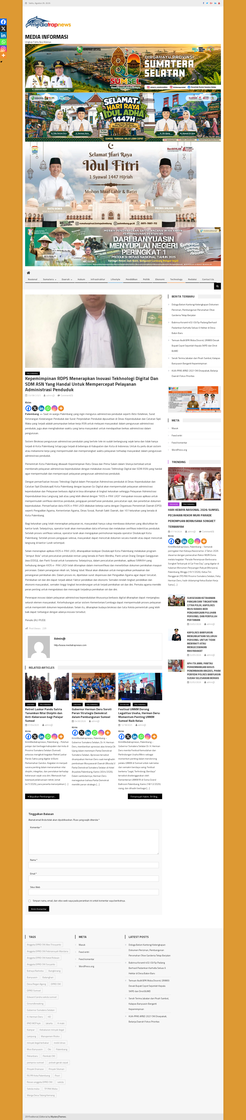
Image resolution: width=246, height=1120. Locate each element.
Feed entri (177, 435)
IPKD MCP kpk (34, 1023)
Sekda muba (33, 1088)
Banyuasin (32, 977)
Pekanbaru (32, 1056)
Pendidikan (131, 279)
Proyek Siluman (56, 1069)
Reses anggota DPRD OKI (39, 1082)
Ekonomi (159, 279)
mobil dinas (59, 1042)
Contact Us (208, 279)
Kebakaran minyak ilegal (52, 1029)
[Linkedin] (41, 408)
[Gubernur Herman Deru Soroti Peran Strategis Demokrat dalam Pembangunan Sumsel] (94, 686)
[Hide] (1, 61)
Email (33, 873)
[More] (61, 408)
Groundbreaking (35, 1003)
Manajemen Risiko (50, 1036)
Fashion (174, 504)
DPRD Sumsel (34, 990)
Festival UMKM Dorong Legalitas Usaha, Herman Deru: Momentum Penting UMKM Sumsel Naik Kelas (139, 715)
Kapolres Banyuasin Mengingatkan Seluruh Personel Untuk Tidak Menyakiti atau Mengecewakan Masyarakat (202, 642)
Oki (49, 1049)
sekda (60, 1082)
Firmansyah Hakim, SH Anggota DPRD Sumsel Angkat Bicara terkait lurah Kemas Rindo (146, 796)
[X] (35, 408)
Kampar (31, 1029)
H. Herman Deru (35, 1016)
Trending (179, 462)
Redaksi (192, 279)
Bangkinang (54, 971)
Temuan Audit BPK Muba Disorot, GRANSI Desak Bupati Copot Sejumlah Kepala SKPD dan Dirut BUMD (195, 345)
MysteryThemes (58, 1116)
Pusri (57, 1075)
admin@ (50, 395)
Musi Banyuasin (35, 1049)
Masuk (175, 428)
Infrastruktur (98, 279)
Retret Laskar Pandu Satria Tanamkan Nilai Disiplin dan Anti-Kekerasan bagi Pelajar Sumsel (44, 715)
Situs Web (35, 887)
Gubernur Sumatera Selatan (41, 1010)
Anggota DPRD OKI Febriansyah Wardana (47, 951)
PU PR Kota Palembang (38, 1075)
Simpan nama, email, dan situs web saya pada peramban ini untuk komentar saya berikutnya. (79, 900)
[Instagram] (54, 408)
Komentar (36, 827)
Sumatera (48, 279)
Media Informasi (46, 37)
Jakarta (49, 1023)
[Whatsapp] (48, 408)
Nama (33, 860)
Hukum (81, 279)
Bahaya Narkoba (35, 971)
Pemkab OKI (49, 1056)
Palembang (32, 373)
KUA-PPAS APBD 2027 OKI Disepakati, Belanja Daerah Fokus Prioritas (195, 373)
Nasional (32, 279)
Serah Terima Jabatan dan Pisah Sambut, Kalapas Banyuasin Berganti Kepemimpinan (196, 360)
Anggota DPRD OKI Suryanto (41, 964)
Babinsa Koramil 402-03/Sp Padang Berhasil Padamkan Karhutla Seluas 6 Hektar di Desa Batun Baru (194, 328)
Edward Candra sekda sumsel (42, 997)
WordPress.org (179, 450)
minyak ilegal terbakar (38, 1042)
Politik (146, 279)
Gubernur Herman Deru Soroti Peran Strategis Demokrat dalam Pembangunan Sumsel (92, 713)
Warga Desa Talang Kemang (41, 1095)
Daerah (66, 279)
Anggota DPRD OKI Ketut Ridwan (43, 957)
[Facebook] (28, 408)
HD (49, 1016)
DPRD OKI (56, 984)
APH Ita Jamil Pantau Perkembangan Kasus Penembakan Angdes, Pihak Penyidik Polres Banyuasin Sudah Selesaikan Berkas (204, 670)
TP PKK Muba (50, 1088)
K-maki (61, 1023)
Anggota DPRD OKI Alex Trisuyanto (44, 944)
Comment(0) (67, 395)
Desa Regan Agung (36, 984)
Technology (176, 279)
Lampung (31, 1036)
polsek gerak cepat (58, 1062)
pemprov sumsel (35, 1062)
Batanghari (48, 977)
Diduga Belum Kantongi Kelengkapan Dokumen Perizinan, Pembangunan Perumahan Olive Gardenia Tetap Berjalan (195, 310)
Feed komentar (179, 442)
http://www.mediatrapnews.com (70, 645)
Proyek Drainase (35, 1069)
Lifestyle (115, 279)
